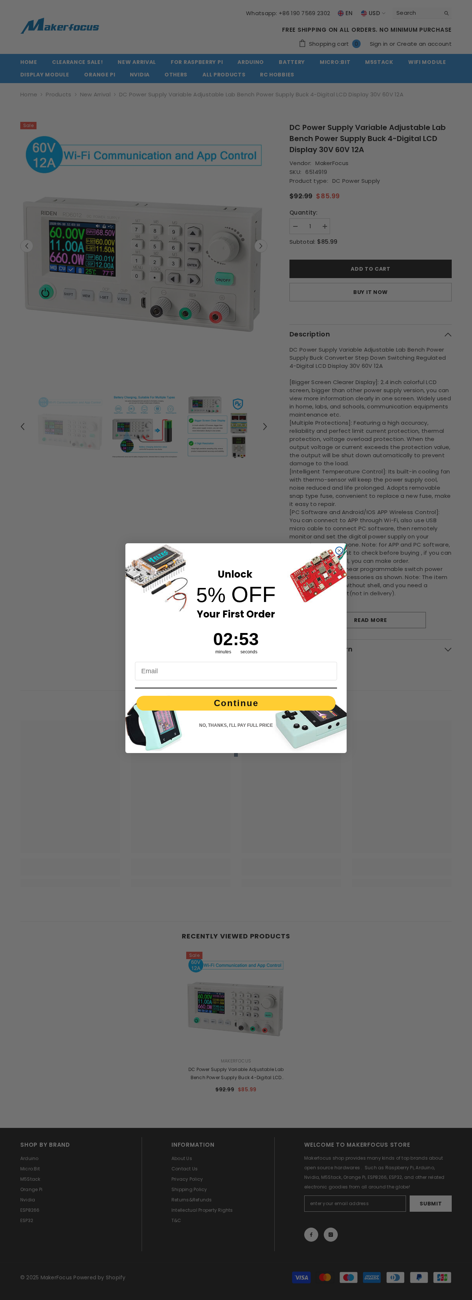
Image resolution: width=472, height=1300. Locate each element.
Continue (236, 703)
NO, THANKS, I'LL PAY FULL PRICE (236, 725)
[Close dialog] (339, 550)
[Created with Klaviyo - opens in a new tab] (236, 755)
